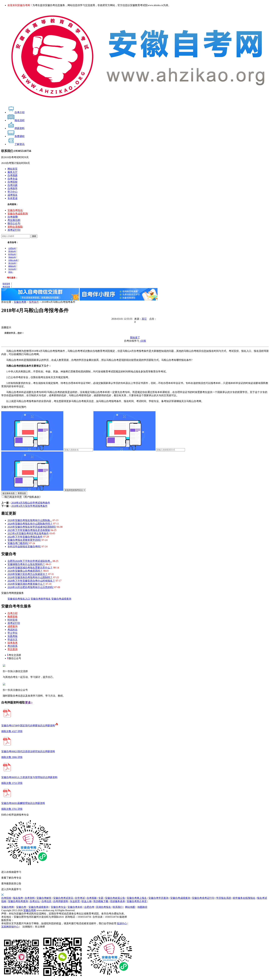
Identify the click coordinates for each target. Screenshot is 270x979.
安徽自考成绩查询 (18, 213)
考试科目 (13, 629)
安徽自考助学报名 (41, 598)
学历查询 (13, 649)
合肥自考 (12, 248)
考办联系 (13, 646)
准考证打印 (14, 230)
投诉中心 (122, 923)
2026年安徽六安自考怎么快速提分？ (28, 574)
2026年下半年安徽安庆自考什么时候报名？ (31, 580)
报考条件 (34, 302)
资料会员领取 (15, 226)
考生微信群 (14, 220)
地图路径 (142, 907)
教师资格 (13, 616)
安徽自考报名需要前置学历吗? (24, 540)
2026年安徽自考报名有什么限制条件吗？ (30, 523)
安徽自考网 (20, 302)
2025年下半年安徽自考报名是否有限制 (29, 530)
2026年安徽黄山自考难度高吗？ (25, 570)
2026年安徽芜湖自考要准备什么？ (26, 584)
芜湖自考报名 (103, 907)
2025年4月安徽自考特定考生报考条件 (28, 533)
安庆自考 (12, 269)
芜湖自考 (12, 251)
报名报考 (6, 284)
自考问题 (13, 185)
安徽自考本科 (75, 907)
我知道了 (135, 337)
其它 (144, 318)
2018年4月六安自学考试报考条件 (29, 506)
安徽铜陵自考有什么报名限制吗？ (26, 564)
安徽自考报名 (15, 210)
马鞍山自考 (13, 260)
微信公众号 (14, 223)
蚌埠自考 (12, 254)
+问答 (143, 340)
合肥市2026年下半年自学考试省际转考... (30, 561)
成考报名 (13, 195)
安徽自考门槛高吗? (18, 543)
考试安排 (6, 287)
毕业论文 (13, 639)
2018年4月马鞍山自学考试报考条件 (30, 502)
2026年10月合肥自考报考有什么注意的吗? (31, 587)
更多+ (10, 272)
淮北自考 (12, 263)
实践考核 (13, 636)
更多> (29, 702)
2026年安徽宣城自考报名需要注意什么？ (30, 567)
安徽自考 (21, 907)
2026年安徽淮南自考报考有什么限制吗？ (30, 577)
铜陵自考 (12, 266)
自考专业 (13, 178)
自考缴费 (13, 217)
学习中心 (13, 191)
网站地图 (130, 907)
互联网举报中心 (10, 926)
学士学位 (13, 633)
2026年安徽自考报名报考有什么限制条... (30, 520)
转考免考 (13, 642)
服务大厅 (13, 172)
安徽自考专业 (58, 907)
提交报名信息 (8, 493)
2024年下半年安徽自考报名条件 (25, 536)
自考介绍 (13, 613)
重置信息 (22, 493)
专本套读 (13, 198)
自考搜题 (13, 175)
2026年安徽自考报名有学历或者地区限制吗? (32, 527)
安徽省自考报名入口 (19, 598)
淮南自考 (12, 257)
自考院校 (13, 182)
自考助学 (13, 188)
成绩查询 (13, 626)
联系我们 (118, 907)
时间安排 (13, 619)
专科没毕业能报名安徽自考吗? (24, 546)
